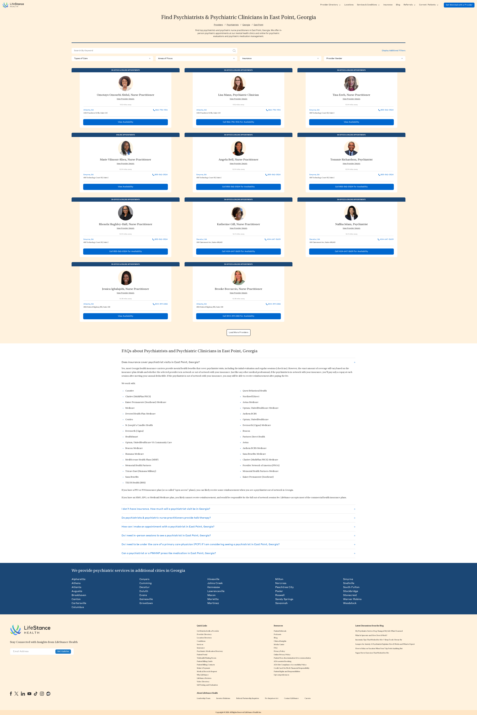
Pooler (279, 591)
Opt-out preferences (281, 675)
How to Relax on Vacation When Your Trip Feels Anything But (378, 649)
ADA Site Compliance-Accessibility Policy (290, 665)
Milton (279, 579)
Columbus (78, 607)
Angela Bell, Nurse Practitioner (238, 159)
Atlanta (76, 587)
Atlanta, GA (88, 110)
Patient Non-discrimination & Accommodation (292, 658)
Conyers (144, 579)
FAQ (275, 648)
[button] (328, 5)
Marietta (213, 599)
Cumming (145, 583)
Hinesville (213, 579)
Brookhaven (79, 595)
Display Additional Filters (393, 51)
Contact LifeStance (291, 698)
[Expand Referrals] (414, 5)
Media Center (279, 645)
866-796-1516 (161, 110)
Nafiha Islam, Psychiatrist (351, 224)
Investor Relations (223, 698)
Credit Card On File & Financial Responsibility (291, 668)
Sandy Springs (284, 599)
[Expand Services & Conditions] (378, 5)
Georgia (246, 24)
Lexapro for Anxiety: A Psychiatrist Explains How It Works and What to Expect (385, 644)
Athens (76, 583)
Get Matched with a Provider (459, 5)
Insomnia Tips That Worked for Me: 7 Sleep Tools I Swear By (378, 640)
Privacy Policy (279, 651)
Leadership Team (203, 698)
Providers (218, 24)
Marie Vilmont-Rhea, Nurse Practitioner (125, 159)
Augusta (77, 591)
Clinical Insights (280, 641)
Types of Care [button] (112, 58)
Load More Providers (238, 333)
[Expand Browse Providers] (339, 5)
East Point (258, 24)
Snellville (348, 583)
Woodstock (349, 603)
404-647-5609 (274, 239)
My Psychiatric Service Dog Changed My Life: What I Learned (379, 631)
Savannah (281, 603)
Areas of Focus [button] (196, 58)
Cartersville (79, 603)
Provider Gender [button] (364, 58)
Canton (76, 599)
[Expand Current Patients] (437, 5)
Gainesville (146, 599)
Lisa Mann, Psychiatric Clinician (238, 95)
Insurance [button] (280, 58)
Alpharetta (78, 579)
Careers (308, 698)
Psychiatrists (233, 24)
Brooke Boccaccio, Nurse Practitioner (238, 289)
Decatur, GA (201, 239)
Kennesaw (213, 587)
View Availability (125, 122)
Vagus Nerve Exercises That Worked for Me (372, 653)
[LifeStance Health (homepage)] (13, 5)
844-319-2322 (161, 304)
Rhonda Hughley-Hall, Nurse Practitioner (125, 224)
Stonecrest (350, 595)
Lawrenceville (215, 591)
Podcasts (277, 634)
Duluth (143, 591)
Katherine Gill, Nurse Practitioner (238, 224)
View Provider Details (125, 99)
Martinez (213, 603)
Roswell (280, 595)
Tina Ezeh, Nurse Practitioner (351, 95)
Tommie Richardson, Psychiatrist (351, 159)
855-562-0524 (387, 110)
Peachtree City (284, 587)
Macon (211, 595)
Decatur (144, 587)
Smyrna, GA (314, 110)
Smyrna (348, 579)
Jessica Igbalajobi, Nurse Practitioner (125, 289)
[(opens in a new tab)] (11, 694)
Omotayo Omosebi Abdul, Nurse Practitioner (125, 95)
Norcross (280, 583)
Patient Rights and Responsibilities (287, 672)
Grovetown (146, 603)
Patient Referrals (280, 631)
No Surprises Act (271, 698)
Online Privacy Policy (282, 655)
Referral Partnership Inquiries (247, 698)
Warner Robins (352, 599)
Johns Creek (215, 583)
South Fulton (351, 587)
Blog (275, 638)
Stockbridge (350, 591)
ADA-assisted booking (282, 661)
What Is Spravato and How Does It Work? (371, 635)
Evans (143, 595)
